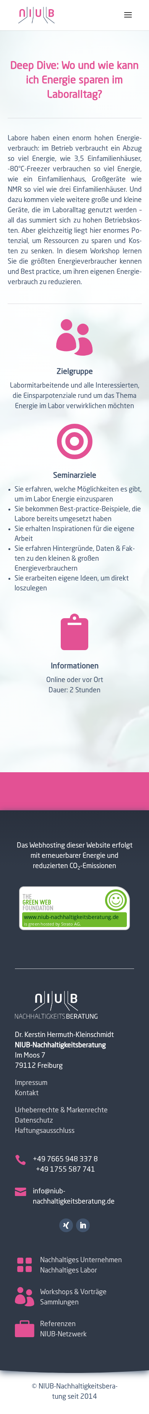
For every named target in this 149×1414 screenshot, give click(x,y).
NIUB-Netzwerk (63, 1334)
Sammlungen (59, 1302)
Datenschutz (34, 1120)
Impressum (31, 1083)
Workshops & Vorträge (73, 1292)
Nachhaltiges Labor (68, 1270)
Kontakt (27, 1093)
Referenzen (58, 1324)
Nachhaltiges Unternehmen (81, 1260)
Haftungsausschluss (44, 1131)
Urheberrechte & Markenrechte (61, 1110)
